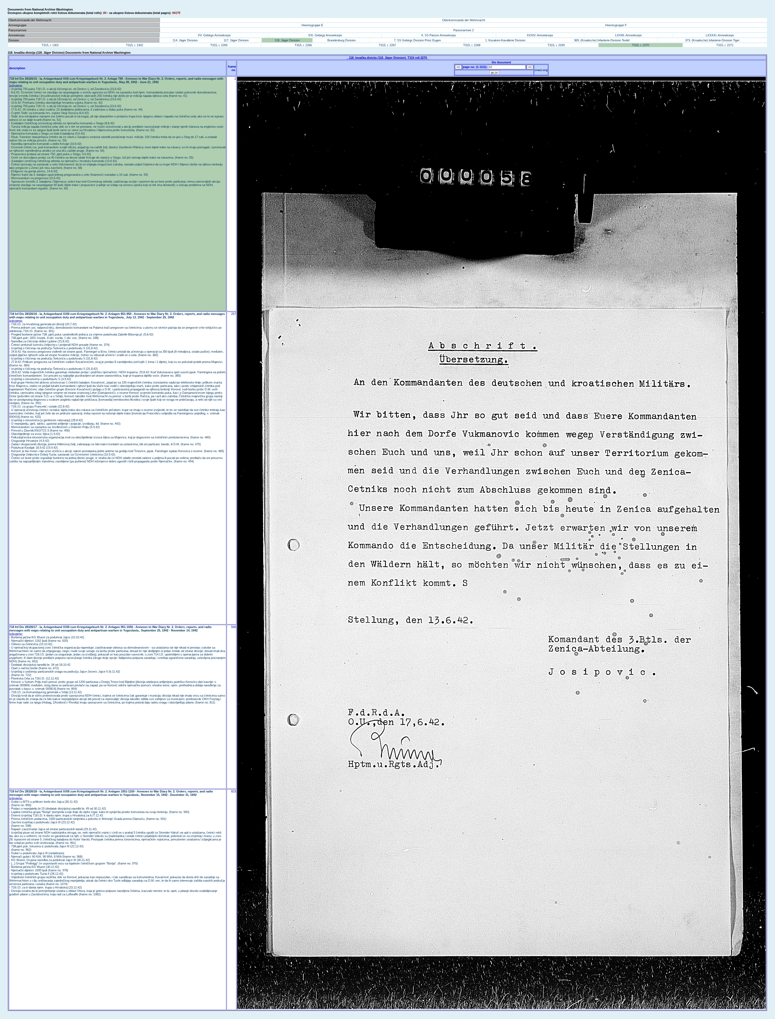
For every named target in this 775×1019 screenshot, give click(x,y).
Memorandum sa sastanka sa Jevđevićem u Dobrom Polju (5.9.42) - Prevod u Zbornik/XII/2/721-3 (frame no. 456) (54, 428)
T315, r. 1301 (50, 45)
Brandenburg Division (341, 40)
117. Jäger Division (236, 40)
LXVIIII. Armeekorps (628, 35)
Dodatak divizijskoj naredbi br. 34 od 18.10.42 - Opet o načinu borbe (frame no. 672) (39, 666)
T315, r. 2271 (724, 45)
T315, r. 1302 (134, 45)
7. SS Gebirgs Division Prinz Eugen (417, 40)
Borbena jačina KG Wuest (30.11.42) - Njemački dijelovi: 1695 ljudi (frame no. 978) (38, 868)
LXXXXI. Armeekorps (720, 35)
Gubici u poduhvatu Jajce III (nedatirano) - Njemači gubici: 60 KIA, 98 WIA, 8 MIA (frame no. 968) (46, 854)
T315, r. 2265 (218, 45)
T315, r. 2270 (640, 45)
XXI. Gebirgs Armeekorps (325, 35)
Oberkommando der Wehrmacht (463, 20)
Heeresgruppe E (312, 25)
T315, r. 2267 (387, 45)
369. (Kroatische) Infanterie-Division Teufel (601, 40)
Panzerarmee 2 (463, 30)
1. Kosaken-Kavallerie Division (505, 40)
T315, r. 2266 (303, 45)
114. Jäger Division (185, 40)
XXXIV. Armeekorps (540, 35)
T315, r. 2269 (556, 45)
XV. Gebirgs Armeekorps (214, 35)
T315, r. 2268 (471, 45)
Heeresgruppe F (616, 25)
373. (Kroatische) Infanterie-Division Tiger (712, 40)
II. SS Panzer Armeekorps (438, 35)
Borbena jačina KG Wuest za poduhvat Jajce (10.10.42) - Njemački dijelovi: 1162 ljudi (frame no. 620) (46, 638)
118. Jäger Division (287, 40)
